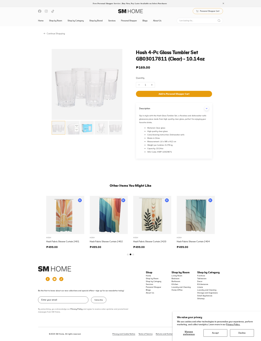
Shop (149, 272)
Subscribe (98, 300)
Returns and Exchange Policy (168, 334)
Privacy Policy (76, 309)
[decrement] (139, 85)
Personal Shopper (153, 287)
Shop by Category (153, 281)
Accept (215, 333)
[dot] (128, 254)
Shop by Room (152, 278)
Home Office (177, 290)
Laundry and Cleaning (181, 287)
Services (149, 284)
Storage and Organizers (207, 293)
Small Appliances (204, 296)
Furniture (201, 276)
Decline (242, 333)
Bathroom (176, 281)
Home (148, 276)
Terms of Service (146, 334)
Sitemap (201, 298)
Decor (199, 281)
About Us (150, 293)
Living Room (177, 276)
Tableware (201, 278)
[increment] (152, 85)
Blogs (148, 290)
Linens (200, 287)
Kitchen (175, 284)
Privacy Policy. (233, 324)
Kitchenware (202, 284)
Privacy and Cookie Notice (123, 334)
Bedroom (175, 278)
